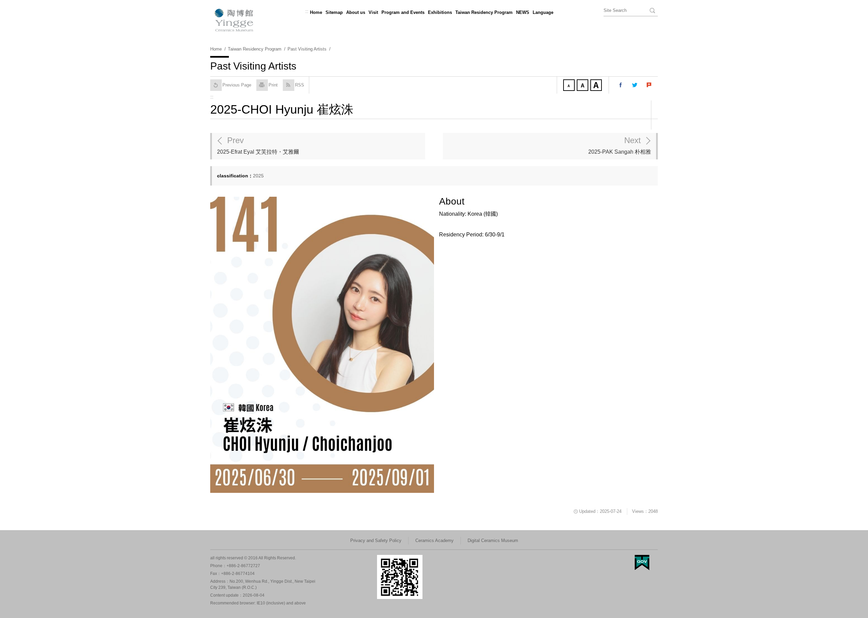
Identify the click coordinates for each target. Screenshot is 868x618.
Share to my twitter (635, 85)
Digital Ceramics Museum (493, 540)
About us (355, 12)
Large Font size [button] (597, 86)
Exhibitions (440, 12)
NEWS (522, 12)
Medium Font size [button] (583, 86)
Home (316, 12)
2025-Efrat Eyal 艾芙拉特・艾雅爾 (258, 145)
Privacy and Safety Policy (375, 540)
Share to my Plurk (649, 85)
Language (543, 12)
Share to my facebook (621, 85)
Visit (373, 12)
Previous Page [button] (236, 85)
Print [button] (273, 85)
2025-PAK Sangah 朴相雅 (619, 145)
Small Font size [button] (569, 86)
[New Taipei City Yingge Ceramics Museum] (434, 20)
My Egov (642, 562)
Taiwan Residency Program (484, 12)
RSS (299, 85)
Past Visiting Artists (307, 49)
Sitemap (334, 12)
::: (306, 11)
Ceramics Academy (434, 540)
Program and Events (403, 12)
